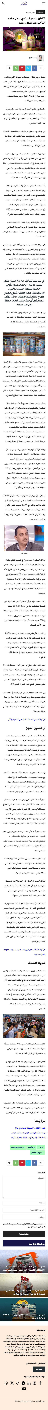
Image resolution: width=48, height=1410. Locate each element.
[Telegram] (23, 1383)
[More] (9, 68)
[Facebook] (34, 68)
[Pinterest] (22, 68)
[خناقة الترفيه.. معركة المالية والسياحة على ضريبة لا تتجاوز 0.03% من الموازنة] (24, 1285)
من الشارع (40, 12)
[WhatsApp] (16, 68)
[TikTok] (17, 1383)
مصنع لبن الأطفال (37, 1153)
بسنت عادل (33, 58)
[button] (43, 3)
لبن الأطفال (31, 1147)
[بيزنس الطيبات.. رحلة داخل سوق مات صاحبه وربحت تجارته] (24, 1309)
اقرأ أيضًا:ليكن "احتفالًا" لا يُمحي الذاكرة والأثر (26, 719)
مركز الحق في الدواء (17, 1147)
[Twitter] (28, 68)
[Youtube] (24, 1389)
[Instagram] (35, 1383)
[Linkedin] (29, 1383)
